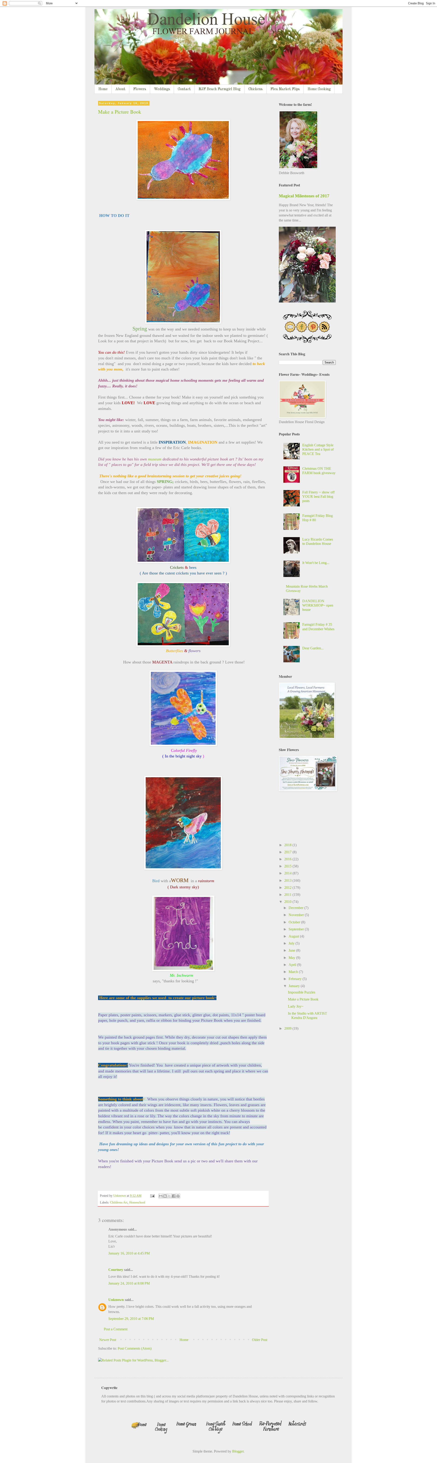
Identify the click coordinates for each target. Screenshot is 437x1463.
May (292, 958)
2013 (288, 880)
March (294, 972)
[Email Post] (152, 1195)
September (297, 929)
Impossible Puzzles (301, 992)
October (295, 922)
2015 (288, 866)
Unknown (116, 1300)
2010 (288, 902)
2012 (288, 887)
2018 (288, 845)
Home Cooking (319, 89)
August (294, 936)
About (120, 89)
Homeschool (137, 1202)
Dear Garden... (313, 648)
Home (103, 89)
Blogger (238, 1451)
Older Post (259, 1340)
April (293, 965)
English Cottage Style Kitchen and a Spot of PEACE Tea (318, 449)
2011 (288, 895)
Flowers (139, 89)
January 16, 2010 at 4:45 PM (129, 1253)
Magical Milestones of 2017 (304, 195)
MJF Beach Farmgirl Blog (219, 89)
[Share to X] (169, 1196)
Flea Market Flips (285, 89)
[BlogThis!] (165, 1196)
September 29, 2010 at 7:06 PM (131, 1319)
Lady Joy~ (295, 1006)
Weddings (162, 89)
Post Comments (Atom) (135, 1348)
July (292, 943)
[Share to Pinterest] (178, 1196)
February (295, 979)
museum (154, 459)
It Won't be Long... (315, 563)
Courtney (115, 1270)
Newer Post (107, 1340)
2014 (288, 873)
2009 (288, 1028)
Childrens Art (118, 1202)
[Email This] (160, 1196)
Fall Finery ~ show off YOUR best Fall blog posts (318, 496)
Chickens (255, 89)
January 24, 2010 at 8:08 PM (129, 1283)
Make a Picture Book (119, 111)
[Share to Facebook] (173, 1196)
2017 (288, 852)
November (297, 915)
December (296, 908)
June (292, 950)
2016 (288, 859)
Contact (184, 89)
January (295, 986)
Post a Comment (115, 1329)
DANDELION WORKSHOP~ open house (317, 605)
